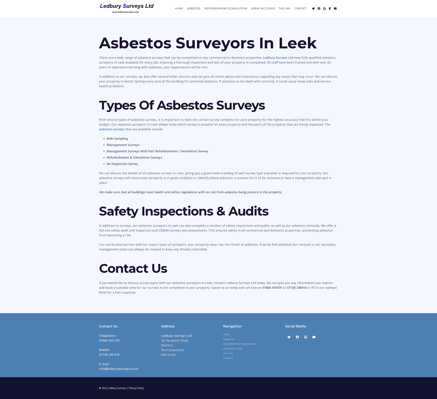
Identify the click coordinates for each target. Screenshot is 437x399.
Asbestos (228, 339)
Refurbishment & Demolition (240, 344)
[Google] (324, 8)
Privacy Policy (136, 388)
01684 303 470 (109, 340)
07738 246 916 (109, 354)
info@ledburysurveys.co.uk (118, 369)
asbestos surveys (111, 129)
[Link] (127, 8)
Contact (228, 358)
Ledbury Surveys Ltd (278, 58)
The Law (228, 353)
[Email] (335, 8)
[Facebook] (319, 8)
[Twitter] (313, 8)
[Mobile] (330, 8)
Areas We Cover (233, 348)
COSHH (163, 230)
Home (226, 334)
